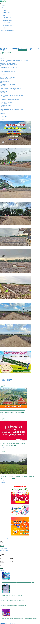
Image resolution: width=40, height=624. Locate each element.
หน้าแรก (3, 5)
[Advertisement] (20, 39)
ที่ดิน (5, 15)
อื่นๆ (4, 27)
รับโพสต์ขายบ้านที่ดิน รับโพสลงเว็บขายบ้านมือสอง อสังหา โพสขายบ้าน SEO (13, 600)
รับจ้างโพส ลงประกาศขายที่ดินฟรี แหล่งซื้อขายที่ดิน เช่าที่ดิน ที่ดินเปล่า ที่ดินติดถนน (14, 605)
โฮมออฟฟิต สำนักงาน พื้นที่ (8, 25)
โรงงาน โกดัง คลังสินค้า (7, 22)
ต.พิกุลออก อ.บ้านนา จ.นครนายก (5, 52)
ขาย (2, 7)
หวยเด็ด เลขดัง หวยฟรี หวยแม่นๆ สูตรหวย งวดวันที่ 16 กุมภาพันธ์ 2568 (12, 595)
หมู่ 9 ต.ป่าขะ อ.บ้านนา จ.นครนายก (6, 478)
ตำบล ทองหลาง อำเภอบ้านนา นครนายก (7, 445)
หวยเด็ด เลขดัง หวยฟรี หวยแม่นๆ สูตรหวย (8, 30)
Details (23, 412)
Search (1, 568)
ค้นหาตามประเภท (4, 10)
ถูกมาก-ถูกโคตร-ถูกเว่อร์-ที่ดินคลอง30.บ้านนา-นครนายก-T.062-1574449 (12, 443)
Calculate (1, 546)
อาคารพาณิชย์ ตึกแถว (7, 17)
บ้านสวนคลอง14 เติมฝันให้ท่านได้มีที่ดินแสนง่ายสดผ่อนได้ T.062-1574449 (12, 410)
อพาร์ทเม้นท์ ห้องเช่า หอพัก (8, 20)
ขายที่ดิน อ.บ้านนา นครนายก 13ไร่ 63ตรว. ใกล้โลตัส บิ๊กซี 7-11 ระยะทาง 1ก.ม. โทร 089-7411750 (17, 476)
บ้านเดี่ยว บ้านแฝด (6, 12)
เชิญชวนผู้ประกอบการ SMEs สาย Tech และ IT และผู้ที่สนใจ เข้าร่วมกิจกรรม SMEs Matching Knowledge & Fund (18, 582)
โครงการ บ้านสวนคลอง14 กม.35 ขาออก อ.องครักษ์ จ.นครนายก (11, 412)
